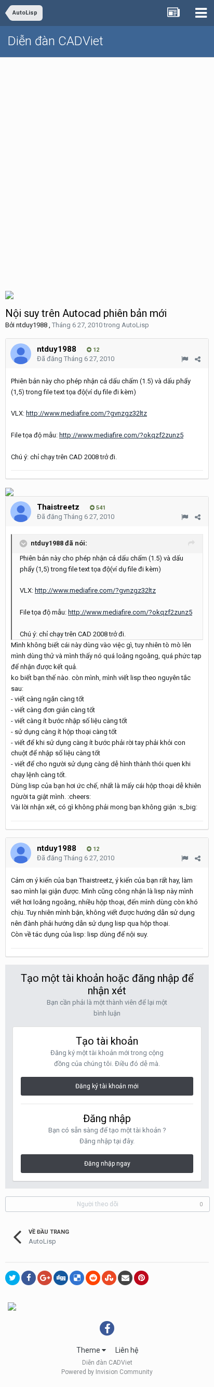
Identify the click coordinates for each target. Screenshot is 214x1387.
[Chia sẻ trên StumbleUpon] (109, 1278)
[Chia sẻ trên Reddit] (93, 1278)
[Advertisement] (107, 170)
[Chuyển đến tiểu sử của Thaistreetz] (20, 511)
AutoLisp (135, 325)
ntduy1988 (31, 325)
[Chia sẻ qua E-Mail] (125, 1278)
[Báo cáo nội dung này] (184, 359)
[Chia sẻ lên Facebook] (28, 1278)
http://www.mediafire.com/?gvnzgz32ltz (86, 413)
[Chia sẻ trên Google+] (44, 1278)
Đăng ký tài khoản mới (107, 1086)
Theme (89, 1350)
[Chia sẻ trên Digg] (61, 1278)
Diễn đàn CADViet (55, 41)
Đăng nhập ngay (107, 1163)
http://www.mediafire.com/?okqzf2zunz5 (121, 435)
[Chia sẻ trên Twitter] (12, 1278)
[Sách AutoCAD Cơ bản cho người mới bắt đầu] (12, 1305)
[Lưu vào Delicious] (77, 1278)
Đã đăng (75, 359)
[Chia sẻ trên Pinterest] (141, 1278)
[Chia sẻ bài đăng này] (197, 359)
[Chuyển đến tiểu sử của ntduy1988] (20, 353)
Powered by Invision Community (107, 1372)
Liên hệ (126, 1350)
